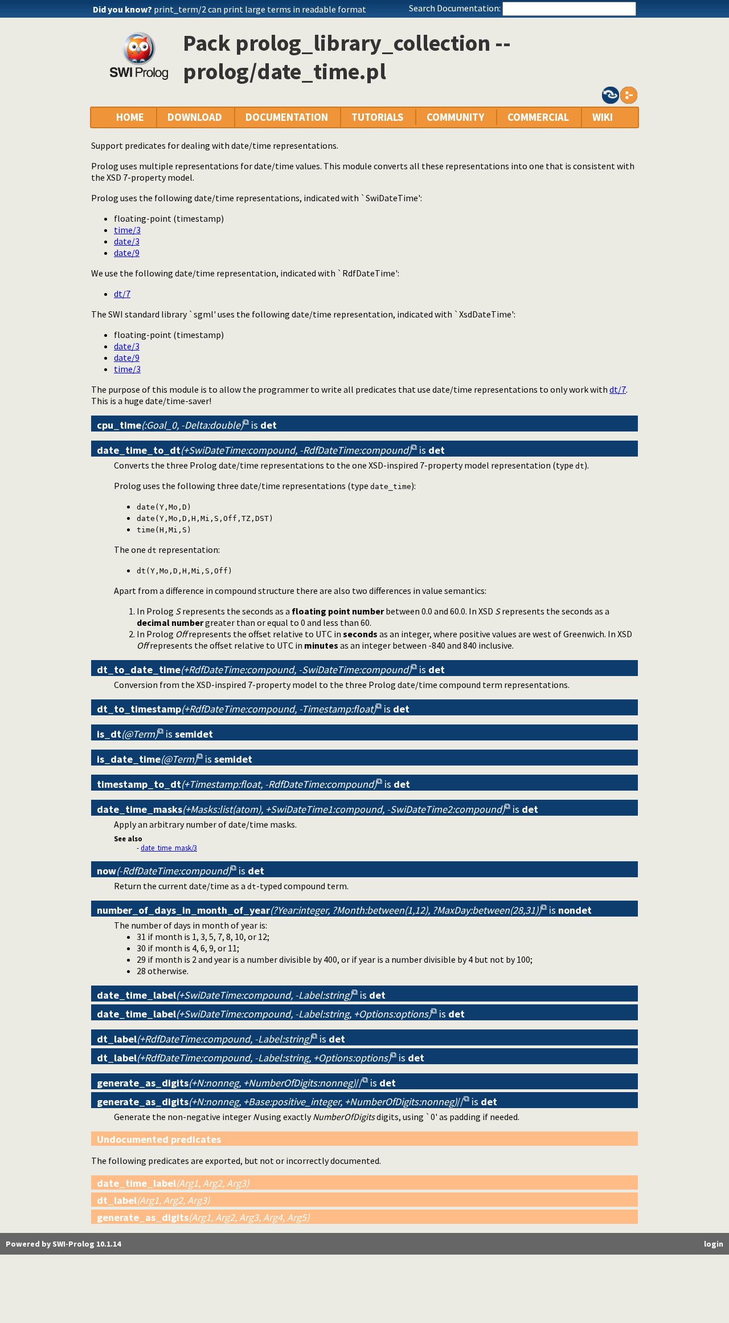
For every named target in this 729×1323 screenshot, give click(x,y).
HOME (130, 117)
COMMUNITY (455, 117)
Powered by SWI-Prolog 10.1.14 (63, 1244)
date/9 (127, 252)
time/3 (127, 229)
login (713, 1244)
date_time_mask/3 (169, 847)
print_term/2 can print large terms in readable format (260, 9)
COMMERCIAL (538, 117)
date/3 (127, 241)
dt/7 (122, 293)
